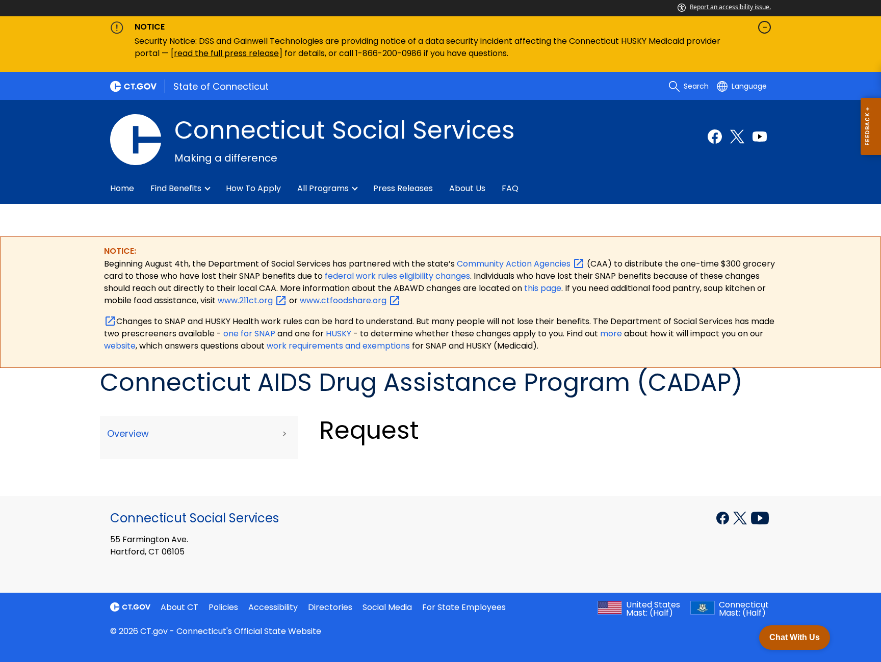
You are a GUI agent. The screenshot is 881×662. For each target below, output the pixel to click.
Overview (128, 433)
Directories (330, 607)
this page (541, 288)
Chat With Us (794, 637)
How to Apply (253, 188)
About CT (179, 607)
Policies (223, 607)
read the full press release (226, 53)
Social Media (387, 607)
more (612, 333)
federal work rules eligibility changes (397, 276)
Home (122, 188)
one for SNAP (249, 333)
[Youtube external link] (760, 136)
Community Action (515, 264)
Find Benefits (175, 188)
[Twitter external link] (737, 136)
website (120, 346)
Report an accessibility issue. (730, 7)
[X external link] (741, 517)
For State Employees (464, 607)
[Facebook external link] (715, 136)
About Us (467, 188)
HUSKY (339, 333)
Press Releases (403, 188)
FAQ (510, 188)
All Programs (323, 188)
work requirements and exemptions (338, 346)
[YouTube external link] (760, 517)
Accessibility (273, 607)
